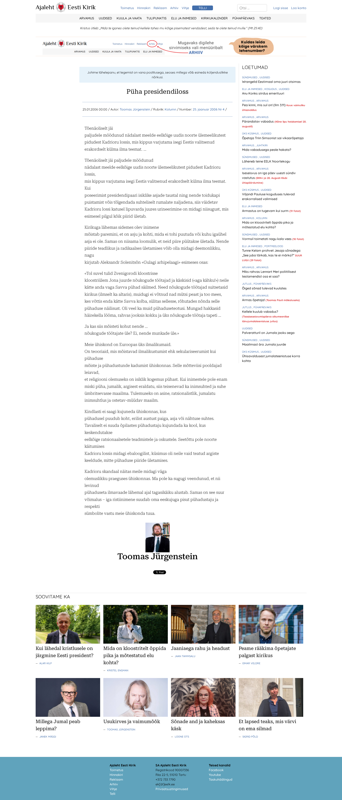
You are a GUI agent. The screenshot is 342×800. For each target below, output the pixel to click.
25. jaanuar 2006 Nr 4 (208, 109)
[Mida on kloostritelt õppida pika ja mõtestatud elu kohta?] (135, 642)
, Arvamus (261, 100)
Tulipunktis (156, 18)
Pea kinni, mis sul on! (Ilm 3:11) (264, 105)
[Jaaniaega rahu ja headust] (203, 642)
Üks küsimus (250, 133)
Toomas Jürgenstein (135, 109)
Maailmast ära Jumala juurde (264, 344)
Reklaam (160, 8)
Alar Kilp (45, 663)
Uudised (105, 18)
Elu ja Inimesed (183, 18)
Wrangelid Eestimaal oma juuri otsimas (271, 82)
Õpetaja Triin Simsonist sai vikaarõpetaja (273, 138)
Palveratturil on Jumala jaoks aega (268, 333)
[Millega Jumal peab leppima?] (68, 716)
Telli (112, 794)
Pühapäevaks (243, 18)
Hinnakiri (143, 8)
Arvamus (86, 18)
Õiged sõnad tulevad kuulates (264, 288)
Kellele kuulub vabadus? (260, 312)
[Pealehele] (61, 11)
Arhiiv (174, 8)
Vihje (185, 8)
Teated (265, 18)
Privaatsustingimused (172, 789)
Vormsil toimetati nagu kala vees (267, 239)
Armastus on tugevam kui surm (265, 211)
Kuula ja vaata (129, 18)
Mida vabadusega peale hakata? (266, 150)
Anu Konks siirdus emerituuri (263, 93)
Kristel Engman (117, 670)
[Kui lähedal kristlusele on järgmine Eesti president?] (68, 642)
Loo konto (298, 8)
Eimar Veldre (251, 663)
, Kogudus (270, 89)
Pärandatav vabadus (258, 121)
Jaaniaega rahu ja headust (200, 648)
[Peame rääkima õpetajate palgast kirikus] (271, 642)
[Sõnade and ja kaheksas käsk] (203, 716)
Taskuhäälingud (220, 779)
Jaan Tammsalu (185, 656)
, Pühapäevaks (261, 283)
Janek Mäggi (47, 736)
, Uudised (264, 77)
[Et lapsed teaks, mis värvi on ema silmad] (271, 716)
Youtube (215, 775)
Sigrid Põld (250, 736)
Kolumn (170, 109)
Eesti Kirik (81, 7)
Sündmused (250, 77)
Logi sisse (280, 8)
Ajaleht (45, 7)
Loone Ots (182, 736)
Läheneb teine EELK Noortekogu (266, 161)
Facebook (216, 770)
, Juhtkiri (261, 145)
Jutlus (247, 283)
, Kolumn (261, 218)
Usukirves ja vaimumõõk (131, 721)
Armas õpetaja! (254, 300)
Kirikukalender (214, 18)
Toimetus (127, 8)
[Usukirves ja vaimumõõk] (135, 716)
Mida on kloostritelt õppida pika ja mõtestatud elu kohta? (134, 655)
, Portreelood (273, 246)
